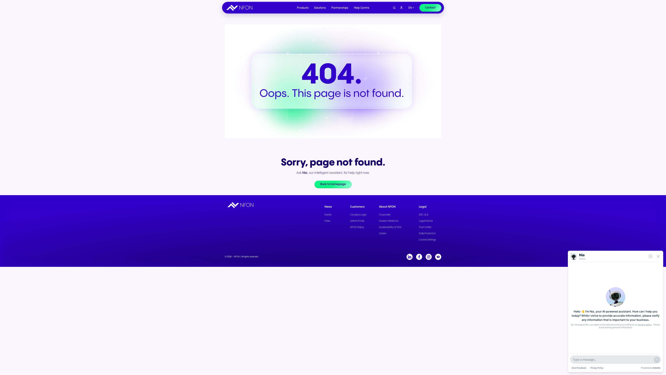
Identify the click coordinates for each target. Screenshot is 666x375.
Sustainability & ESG (390, 227)
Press (327, 221)
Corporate (384, 215)
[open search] (394, 8)
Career (382, 233)
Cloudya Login (358, 215)
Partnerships (339, 7)
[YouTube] (438, 257)
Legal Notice (426, 221)
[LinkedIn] (410, 257)
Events (328, 215)
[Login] (401, 8)
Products (303, 7)
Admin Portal (357, 221)
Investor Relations (388, 221)
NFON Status (357, 227)
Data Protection (427, 233)
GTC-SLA (423, 215)
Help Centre (361, 7)
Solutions (320, 7)
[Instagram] (429, 257)
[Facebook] (419, 257)
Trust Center (425, 227)
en (410, 7)
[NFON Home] (240, 8)
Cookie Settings (427, 240)
